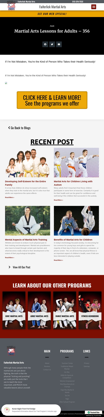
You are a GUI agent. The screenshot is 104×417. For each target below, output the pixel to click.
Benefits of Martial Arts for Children (73, 239)
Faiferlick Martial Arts (52, 6)
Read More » (9, 197)
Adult (52, 26)
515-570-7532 (77, 1)
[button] (93, 6)
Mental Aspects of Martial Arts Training (26, 239)
